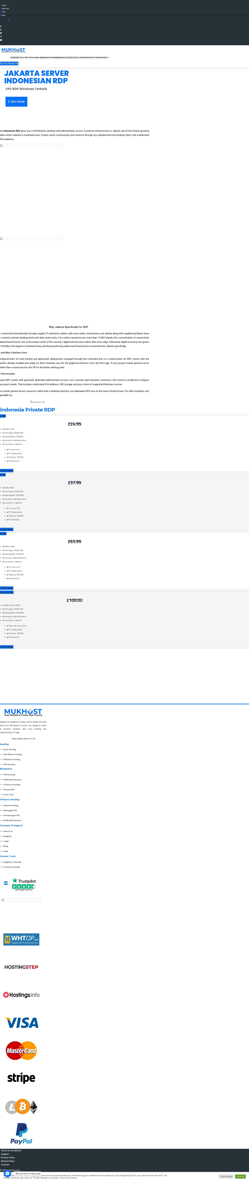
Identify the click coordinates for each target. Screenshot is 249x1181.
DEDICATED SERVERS (78, 57)
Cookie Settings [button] (226, 1176)
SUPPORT (103, 57)
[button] (9, 21)
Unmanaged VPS (61, 57)
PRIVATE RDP (93, 57)
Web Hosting (22, 57)
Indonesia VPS (82, 391)
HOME (13, 57)
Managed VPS (46, 57)
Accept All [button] (240, 1176)
